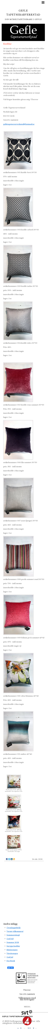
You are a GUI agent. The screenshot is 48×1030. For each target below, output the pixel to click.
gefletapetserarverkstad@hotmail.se (18, 124)
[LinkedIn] (12, 859)
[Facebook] (7, 859)
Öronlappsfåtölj (13, 928)
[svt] (27, 1012)
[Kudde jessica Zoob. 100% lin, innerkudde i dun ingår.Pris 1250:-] (14, 782)
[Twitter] (9, 859)
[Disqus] (24, 891)
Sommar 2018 (13, 942)
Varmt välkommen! (15, 931)
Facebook (11, 961)
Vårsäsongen (12, 953)
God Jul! (10, 939)
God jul (10, 957)
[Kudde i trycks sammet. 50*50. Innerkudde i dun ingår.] (14, 842)
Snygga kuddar (13, 946)
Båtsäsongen (12, 950)
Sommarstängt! (13, 935)
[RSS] (14, 859)
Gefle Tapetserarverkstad (17, 1016)
